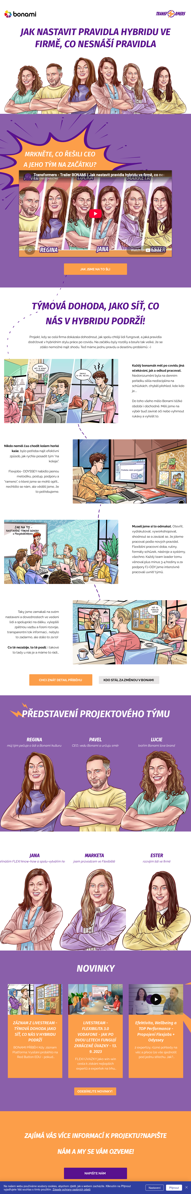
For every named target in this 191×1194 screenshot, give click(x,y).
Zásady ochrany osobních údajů (71, 1189)
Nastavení (155, 1188)
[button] (95, 1091)
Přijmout (174, 1188)
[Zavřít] (186, 1187)
